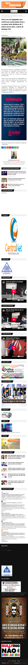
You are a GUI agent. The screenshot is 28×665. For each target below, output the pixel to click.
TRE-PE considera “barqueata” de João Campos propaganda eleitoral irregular (16, 469)
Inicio (9, 660)
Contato (18, 660)
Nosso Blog (14, 660)
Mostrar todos (5, 541)
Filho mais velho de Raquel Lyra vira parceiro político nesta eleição (16, 463)
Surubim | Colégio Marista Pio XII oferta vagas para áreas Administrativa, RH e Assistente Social (13, 505)
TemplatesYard (11, 663)
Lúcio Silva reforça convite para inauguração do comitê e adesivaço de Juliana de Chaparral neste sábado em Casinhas (13, 495)
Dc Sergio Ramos (5, 532)
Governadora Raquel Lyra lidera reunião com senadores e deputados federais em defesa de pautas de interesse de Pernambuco (13, 534)
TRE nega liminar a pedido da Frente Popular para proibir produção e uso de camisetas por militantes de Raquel (17, 173)
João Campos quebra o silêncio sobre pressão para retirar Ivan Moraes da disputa (16, 482)
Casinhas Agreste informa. (6, 522)
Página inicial (3, 15)
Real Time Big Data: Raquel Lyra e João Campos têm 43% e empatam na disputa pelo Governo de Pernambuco (16, 457)
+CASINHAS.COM (4, 493)
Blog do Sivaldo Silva (5, 513)
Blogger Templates (23, 663)
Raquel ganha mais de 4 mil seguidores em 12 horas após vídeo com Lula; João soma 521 (16, 475)
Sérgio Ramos (5, 31)
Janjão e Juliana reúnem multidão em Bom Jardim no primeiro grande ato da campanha (12, 515)
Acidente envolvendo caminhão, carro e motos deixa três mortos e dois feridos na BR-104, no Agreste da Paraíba (13, 524)
